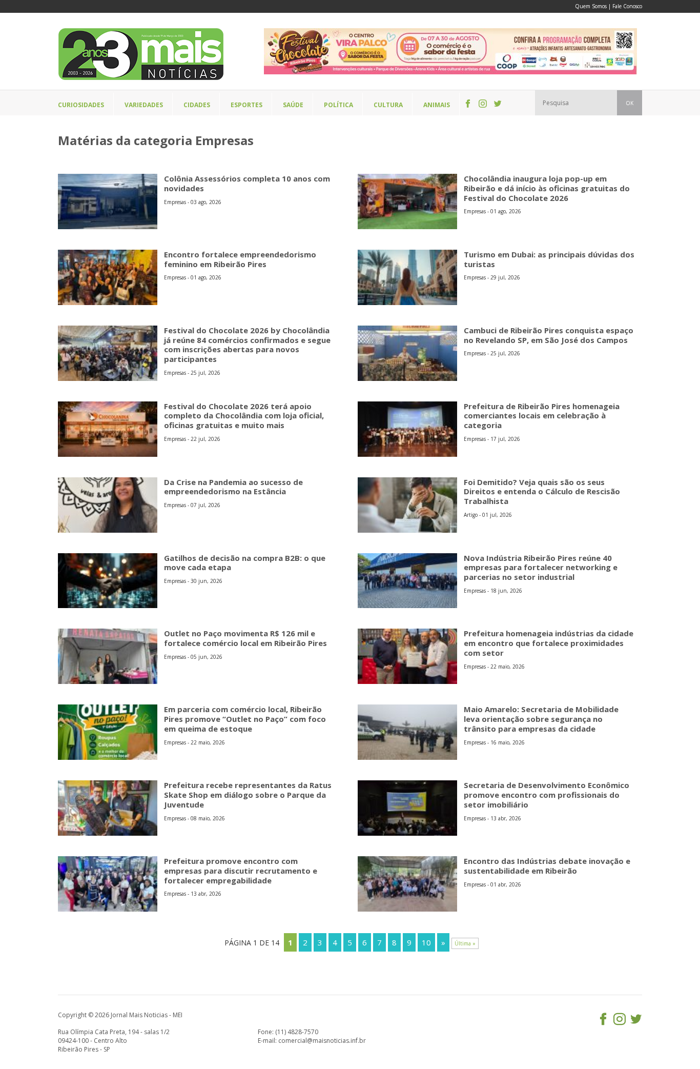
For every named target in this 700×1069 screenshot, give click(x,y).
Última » (465, 943)
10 (426, 942)
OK (629, 103)
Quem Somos (591, 6)
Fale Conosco (627, 6)
